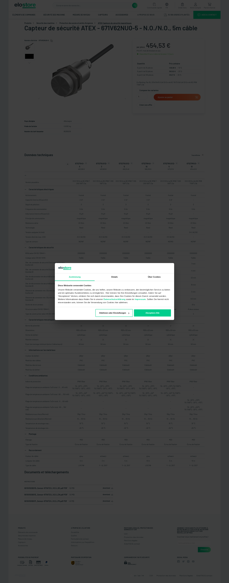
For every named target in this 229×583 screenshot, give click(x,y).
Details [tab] (114, 277)
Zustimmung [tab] (75, 277)
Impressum (140, 299)
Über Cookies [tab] (154, 277)
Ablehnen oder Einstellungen (112, 313)
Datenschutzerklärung (114, 299)
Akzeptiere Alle (152, 313)
